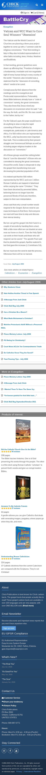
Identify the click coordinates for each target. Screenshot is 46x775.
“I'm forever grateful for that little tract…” (20, 395)
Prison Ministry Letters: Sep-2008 (17, 377)
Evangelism (8, 27)
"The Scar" (6, 679)
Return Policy (10, 706)
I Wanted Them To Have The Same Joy (19, 389)
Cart (35, 13)
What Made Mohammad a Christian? (18, 318)
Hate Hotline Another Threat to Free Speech (21, 293)
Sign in (26, 13)
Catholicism (10, 273)
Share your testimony (13, 702)
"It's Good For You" (10, 672)
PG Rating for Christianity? (14, 340)
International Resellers (32, 771)
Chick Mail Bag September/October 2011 (20, 402)
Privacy (19, 771)
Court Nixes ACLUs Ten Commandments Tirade (23, 346)
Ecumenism (23, 273)
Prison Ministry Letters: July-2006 (17, 334)
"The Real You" (8, 664)
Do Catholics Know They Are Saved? (18, 353)
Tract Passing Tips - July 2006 (16, 359)
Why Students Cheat (12, 287)
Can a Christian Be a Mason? (15, 312)
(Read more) (28, 606)
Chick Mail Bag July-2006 (14, 306)
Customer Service (12, 698)
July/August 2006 (18, 264)
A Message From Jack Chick (15, 300)
